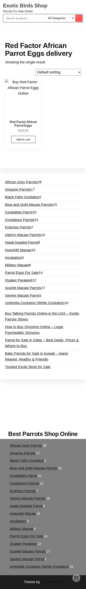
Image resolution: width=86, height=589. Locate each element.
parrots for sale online (22, 405)
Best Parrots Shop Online (43, 434)
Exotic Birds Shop (25, 6)
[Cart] (76, 578)
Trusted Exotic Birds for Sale (27, 367)
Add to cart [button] (23, 139)
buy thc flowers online (55, 399)
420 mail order (23, 399)
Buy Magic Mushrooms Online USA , (34, 387)
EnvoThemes (51, 582)
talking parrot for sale (45, 410)
